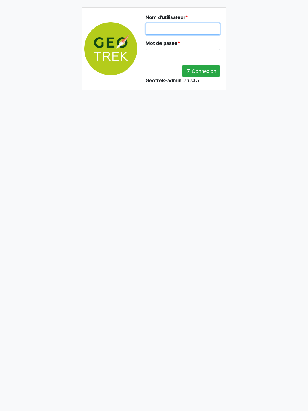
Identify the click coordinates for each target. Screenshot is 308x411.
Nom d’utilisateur (167, 17)
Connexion (203, 71)
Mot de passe (163, 43)
